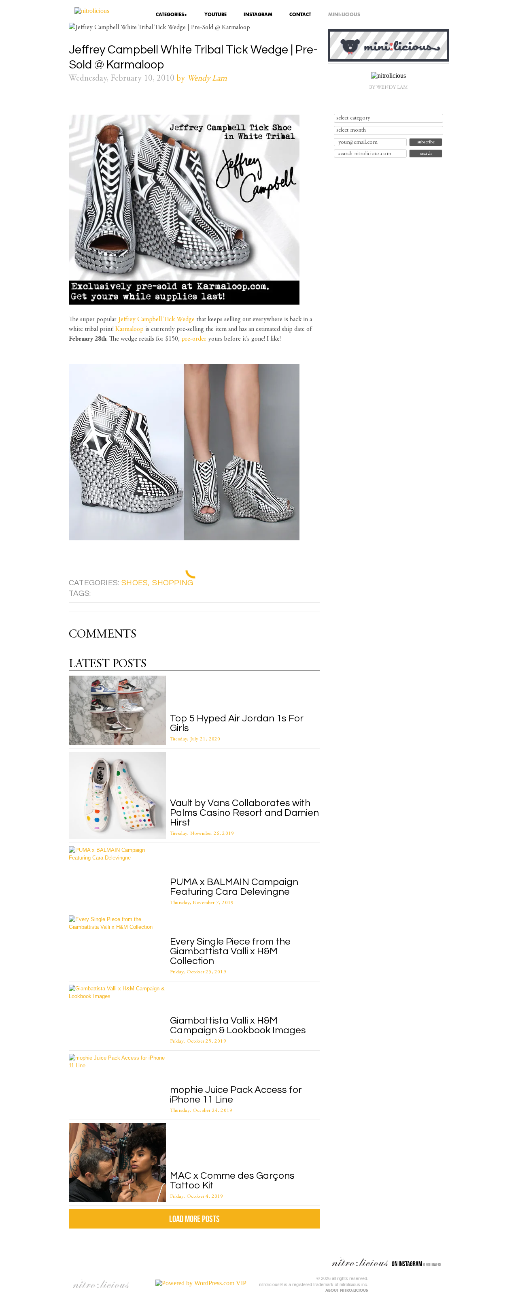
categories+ (171, 15)
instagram (258, 15)
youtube (215, 15)
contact (300, 15)
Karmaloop (129, 329)
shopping (172, 583)
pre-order (193, 339)
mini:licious (344, 15)
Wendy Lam (207, 79)
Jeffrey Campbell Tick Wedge (156, 319)
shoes (134, 583)
